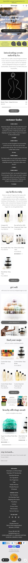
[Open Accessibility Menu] (19, 560)
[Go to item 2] (23, 312)
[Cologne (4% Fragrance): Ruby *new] (7, 216)
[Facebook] (9, 517)
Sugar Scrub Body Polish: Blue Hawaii (9, 437)
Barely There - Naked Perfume (9, 102)
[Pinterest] (15, 517)
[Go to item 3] (5, 312)
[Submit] (25, 460)
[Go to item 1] (11, 312)
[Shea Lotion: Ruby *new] (20, 239)
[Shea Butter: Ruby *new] (7, 263)
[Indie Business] (14, 561)
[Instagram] (12, 517)
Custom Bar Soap (6, 361)
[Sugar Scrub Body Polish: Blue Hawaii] (9, 425)
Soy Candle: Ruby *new (7, 247)
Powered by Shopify (14, 551)
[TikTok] (18, 517)
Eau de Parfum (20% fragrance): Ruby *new (20, 226)
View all (14, 111)
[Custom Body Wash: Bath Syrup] (7, 375)
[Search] (23, 5)
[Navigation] (1, 5)
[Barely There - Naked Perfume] (13, 86)
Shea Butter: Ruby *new (6, 273)
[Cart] (26, 5)
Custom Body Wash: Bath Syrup (6, 385)
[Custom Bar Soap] (7, 353)
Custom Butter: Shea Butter (19, 362)
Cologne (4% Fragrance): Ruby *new (7, 226)
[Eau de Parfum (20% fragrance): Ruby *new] (20, 216)
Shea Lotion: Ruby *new (19, 248)
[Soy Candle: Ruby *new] (7, 239)
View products (14, 322)
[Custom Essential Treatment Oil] (20, 375)
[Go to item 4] (14, 303)
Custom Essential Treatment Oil (19, 385)
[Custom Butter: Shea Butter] (20, 353)
